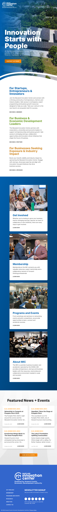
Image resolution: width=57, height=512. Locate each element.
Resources (9, 498)
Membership (10, 492)
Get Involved (10, 489)
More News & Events (28, 455)
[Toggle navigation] (52, 5)
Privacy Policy (33, 510)
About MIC (9, 501)
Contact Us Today (13, 61)
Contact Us (9, 504)
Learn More (16, 227)
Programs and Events (13, 495)
